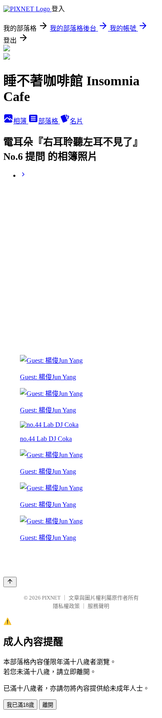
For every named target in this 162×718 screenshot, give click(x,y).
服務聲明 (98, 606)
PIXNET (51, 598)
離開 (47, 705)
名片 (76, 121)
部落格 (49, 121)
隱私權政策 (66, 606)
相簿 (20, 121)
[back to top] (10, 582)
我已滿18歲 (20, 705)
